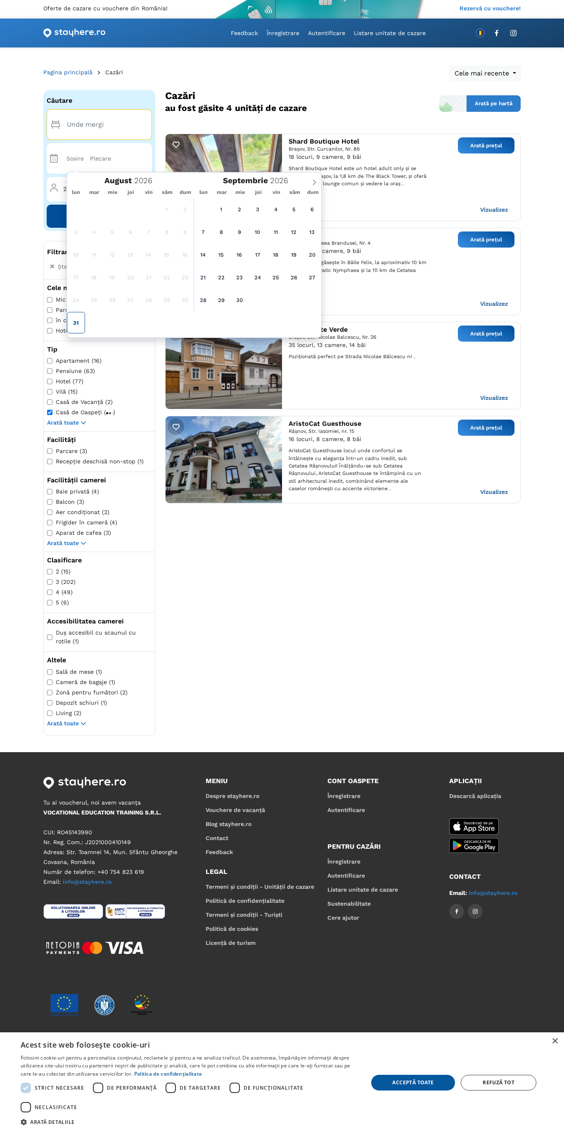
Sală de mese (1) (79, 671)
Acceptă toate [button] (413, 1082)
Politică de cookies (232, 929)
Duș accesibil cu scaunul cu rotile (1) (96, 636)
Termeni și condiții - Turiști (244, 915)
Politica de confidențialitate (168, 1073)
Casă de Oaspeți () (85, 412)
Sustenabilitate (349, 903)
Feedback (244, 33)
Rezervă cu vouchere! (490, 8)
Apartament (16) (79, 360)
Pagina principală (67, 72)
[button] (480, 103)
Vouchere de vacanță (235, 810)
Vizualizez (494, 209)
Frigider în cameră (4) (86, 522)
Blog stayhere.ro (228, 824)
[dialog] (282, 1082)
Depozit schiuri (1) (81, 702)
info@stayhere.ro (87, 881)
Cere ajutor (343, 918)
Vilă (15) (67, 391)
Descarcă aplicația (475, 796)
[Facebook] (496, 33)
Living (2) (68, 713)
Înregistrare (283, 33)
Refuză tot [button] (498, 1082)
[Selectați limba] (480, 33)
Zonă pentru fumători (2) (92, 692)
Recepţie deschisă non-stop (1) (100, 461)
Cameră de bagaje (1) (85, 682)
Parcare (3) (71, 451)
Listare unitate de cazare (390, 33)
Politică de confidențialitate (245, 901)
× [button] (555, 1041)
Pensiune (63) (75, 371)
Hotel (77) (69, 381)
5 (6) (62, 602)
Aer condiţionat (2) (82, 512)
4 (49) (64, 592)
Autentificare (326, 33)
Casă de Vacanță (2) (84, 402)
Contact (217, 838)
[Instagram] (513, 33)
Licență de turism (231, 943)
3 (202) (66, 581)
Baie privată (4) (77, 491)
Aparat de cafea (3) (83, 532)
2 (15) (63, 571)
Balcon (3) (70, 501)
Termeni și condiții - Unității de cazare (260, 887)
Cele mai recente (483, 73)
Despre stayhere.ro (232, 796)
